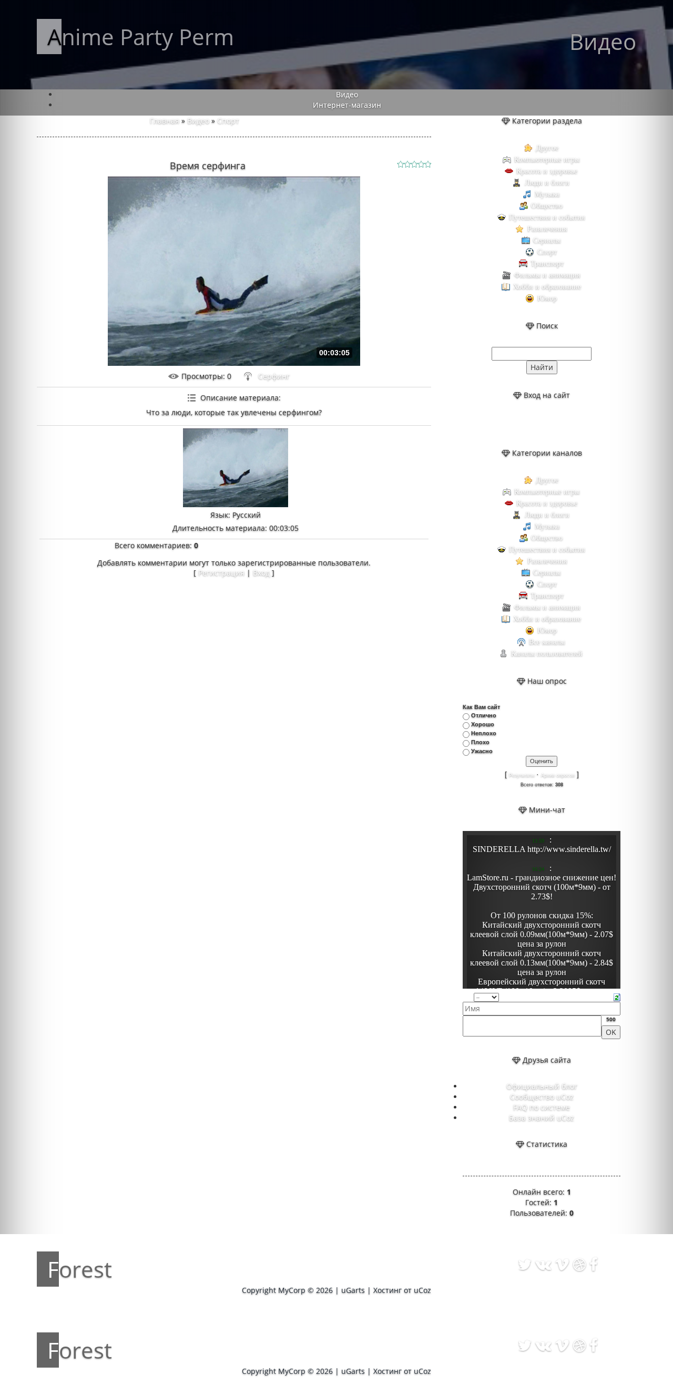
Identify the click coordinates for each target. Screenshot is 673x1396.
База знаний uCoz (541, 1118)
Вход (261, 573)
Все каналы (547, 642)
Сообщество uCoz (542, 1097)
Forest (79, 1269)
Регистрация (221, 573)
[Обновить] (617, 996)
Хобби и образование (547, 287)
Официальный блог (541, 1086)
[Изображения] (235, 467)
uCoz (422, 1290)
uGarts (353, 1290)
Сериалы (546, 240)
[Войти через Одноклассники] (568, 424)
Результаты (521, 775)
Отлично (483, 715)
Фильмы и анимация (547, 275)
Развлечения (547, 229)
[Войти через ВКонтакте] (533, 424)
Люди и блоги (547, 183)
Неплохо (483, 733)
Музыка (547, 194)
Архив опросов (558, 775)
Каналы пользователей (547, 654)
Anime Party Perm (140, 37)
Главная (164, 121)
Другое (547, 148)
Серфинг (274, 376)
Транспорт (547, 264)
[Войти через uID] (515, 424)
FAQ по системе (541, 1107)
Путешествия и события (547, 217)
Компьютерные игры (546, 159)
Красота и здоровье (546, 171)
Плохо (480, 742)
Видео (198, 121)
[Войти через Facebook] (550, 424)
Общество (547, 206)
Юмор (547, 298)
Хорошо (482, 724)
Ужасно (482, 751)
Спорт (228, 121)
